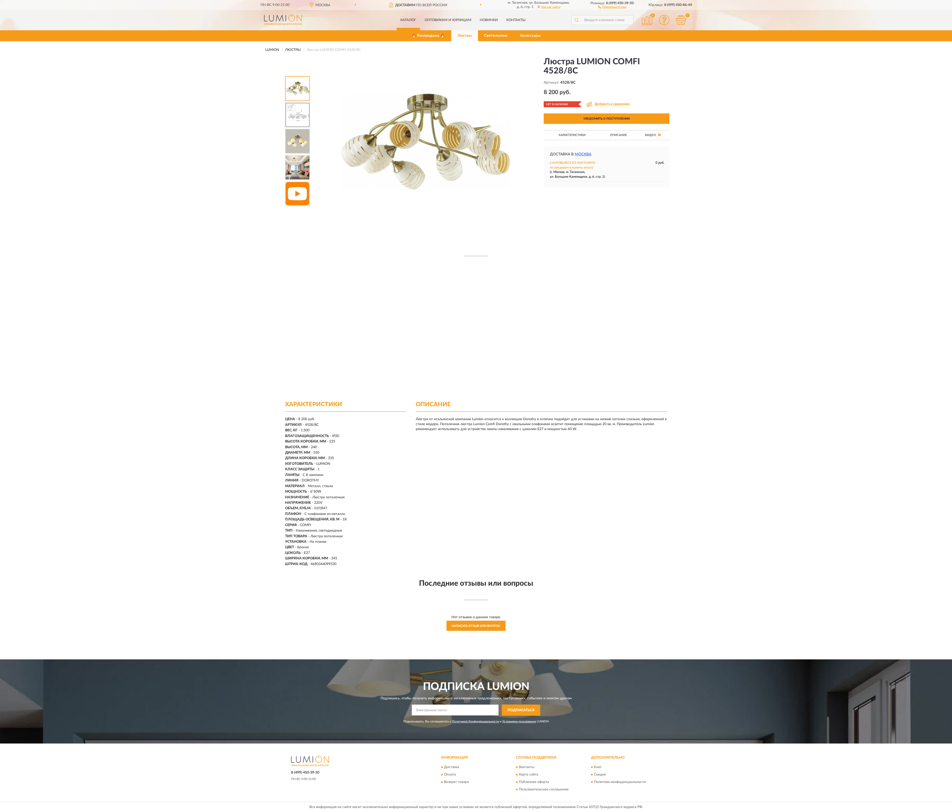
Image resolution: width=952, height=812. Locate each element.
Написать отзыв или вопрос (476, 625)
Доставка (451, 767)
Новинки (489, 20)
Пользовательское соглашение (543, 789)
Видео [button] (651, 135)
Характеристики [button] (572, 135)
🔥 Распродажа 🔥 (428, 35)
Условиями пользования (519, 721)
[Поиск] (576, 20)
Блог (598, 767)
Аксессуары (530, 35)
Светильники (495, 35)
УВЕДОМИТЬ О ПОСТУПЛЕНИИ (606, 118)
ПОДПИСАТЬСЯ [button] (521, 710)
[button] (612, 6)
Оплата (450, 775)
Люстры (464, 35)
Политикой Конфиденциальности (475, 721)
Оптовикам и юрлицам (448, 20)
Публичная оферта (534, 782)
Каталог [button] (408, 20)
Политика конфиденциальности (620, 782)
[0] (681, 20)
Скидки (600, 775)
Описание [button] (618, 135)
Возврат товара (456, 782)
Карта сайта (528, 775)
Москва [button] (583, 154)
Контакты (516, 20)
